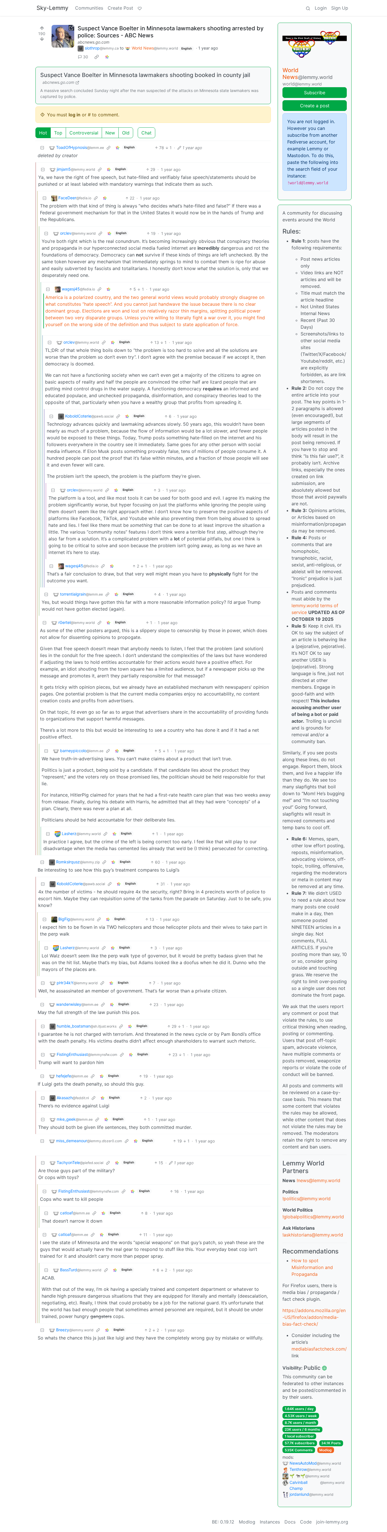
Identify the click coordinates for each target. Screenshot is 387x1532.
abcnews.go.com (93, 42)
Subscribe (314, 92)
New (110, 133)
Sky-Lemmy (52, 8)
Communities (89, 8)
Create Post (120, 8)
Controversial (83, 133)
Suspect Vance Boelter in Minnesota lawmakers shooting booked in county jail (145, 75)
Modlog (325, 1450)
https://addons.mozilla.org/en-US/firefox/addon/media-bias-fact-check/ (314, 1317)
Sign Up (339, 8)
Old (125, 133)
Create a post (314, 105)
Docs (289, 1522)
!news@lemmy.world (318, 1180)
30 (85, 56)
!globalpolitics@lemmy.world (313, 1216)
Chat (146, 133)
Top (58, 133)
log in (74, 114)
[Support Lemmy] (139, 8)
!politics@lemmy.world (306, 1198)
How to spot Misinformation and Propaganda (312, 1267)
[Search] (307, 8)
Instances (270, 1522)
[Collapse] (42, 147)
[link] (97, 57)
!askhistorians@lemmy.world (312, 1235)
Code (306, 1522)
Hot (43, 133)
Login (321, 8)
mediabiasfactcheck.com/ (319, 1349)
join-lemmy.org (332, 1522)
